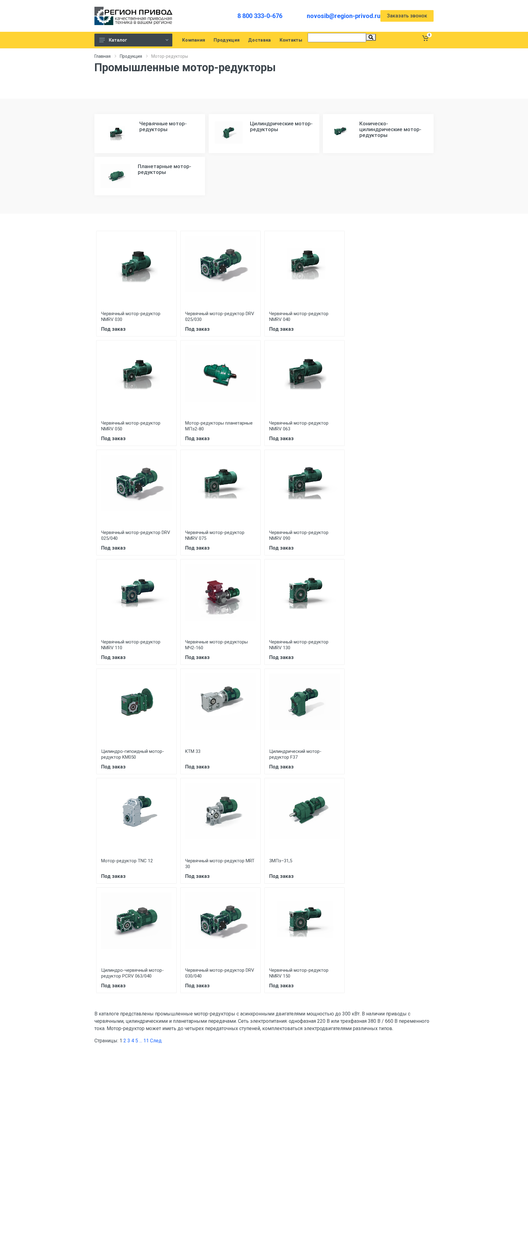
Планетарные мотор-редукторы (164, 169)
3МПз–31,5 (280, 861)
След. (156, 1041)
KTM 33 (192, 751)
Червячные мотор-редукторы (163, 126)
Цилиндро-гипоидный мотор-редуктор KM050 (132, 754)
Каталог (118, 40)
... (140, 1041)
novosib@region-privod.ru (343, 16)
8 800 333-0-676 (259, 16)
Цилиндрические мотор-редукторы (281, 126)
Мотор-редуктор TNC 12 (127, 861)
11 (146, 1041)
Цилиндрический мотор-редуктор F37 (295, 754)
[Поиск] (371, 37)
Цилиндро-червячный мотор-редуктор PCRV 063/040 (132, 973)
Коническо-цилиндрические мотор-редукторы (390, 129)
